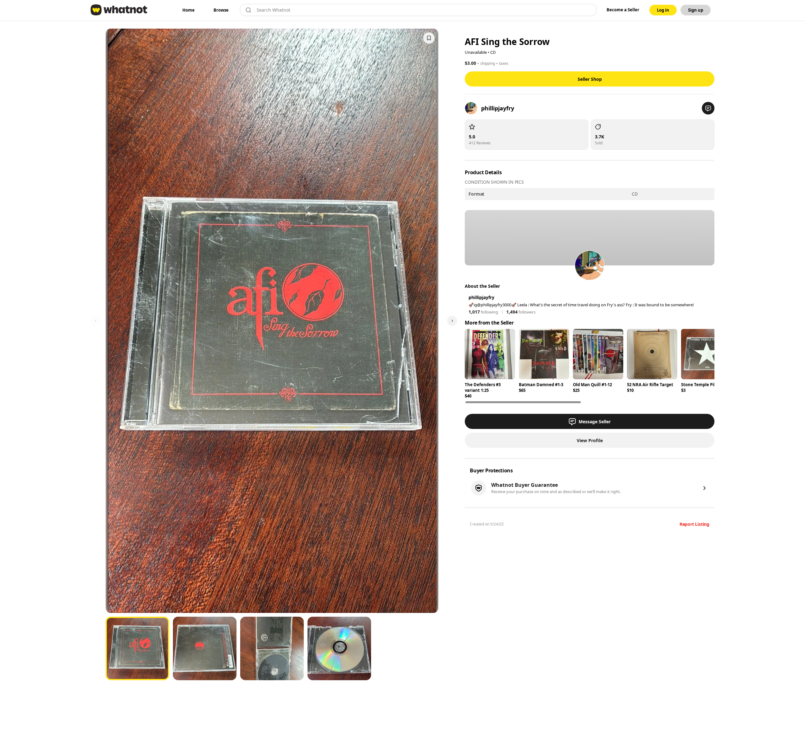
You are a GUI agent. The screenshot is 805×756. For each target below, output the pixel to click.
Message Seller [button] (595, 422)
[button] (708, 108)
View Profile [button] (590, 440)
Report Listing (694, 524)
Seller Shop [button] (590, 79)
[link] (188, 10)
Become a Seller (623, 10)
